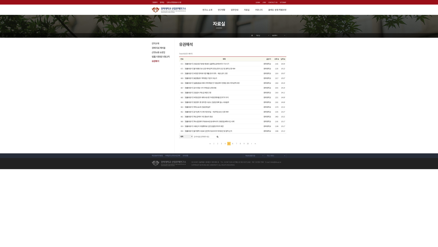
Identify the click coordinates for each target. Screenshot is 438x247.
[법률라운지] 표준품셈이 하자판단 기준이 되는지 (201, 78)
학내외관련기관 (250, 155)
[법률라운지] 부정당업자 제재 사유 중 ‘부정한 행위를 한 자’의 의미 (207, 97)
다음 (251, 143)
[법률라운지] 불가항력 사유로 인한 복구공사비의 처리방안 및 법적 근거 (208, 131)
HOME (252, 35)
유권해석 (274, 35)
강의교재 (155, 43)
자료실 (246, 9)
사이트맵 (185, 155)
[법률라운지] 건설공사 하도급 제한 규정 (198, 92)
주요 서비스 (270, 155)
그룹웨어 (154, 2)
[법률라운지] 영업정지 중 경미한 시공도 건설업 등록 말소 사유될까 (207, 102)
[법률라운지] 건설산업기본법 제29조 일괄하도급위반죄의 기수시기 (207, 64)
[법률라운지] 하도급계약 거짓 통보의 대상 (199, 116)
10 (248, 143)
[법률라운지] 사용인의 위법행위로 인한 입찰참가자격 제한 (204, 126)
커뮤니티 (258, 9)
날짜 (282, 59)
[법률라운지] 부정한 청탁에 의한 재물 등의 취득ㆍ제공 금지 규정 (206, 73)
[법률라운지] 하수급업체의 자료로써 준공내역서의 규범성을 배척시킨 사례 (209, 121)
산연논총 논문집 (158, 52)
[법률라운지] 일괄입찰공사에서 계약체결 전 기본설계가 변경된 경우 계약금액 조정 (212, 83)
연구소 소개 (207, 9)
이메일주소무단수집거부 (172, 155)
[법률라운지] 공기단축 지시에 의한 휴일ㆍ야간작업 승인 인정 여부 (207, 112)
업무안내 (234, 9)
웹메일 (162, 2)
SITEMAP (283, 2)
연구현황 (221, 9)
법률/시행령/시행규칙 (161, 56)
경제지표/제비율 (158, 47)
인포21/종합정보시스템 (174, 2)
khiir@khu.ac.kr (275, 162)
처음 (210, 143)
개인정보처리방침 (157, 155)
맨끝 (255, 143)
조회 (276, 59)
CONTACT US (272, 2)
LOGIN (258, 2)
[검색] (217, 136)
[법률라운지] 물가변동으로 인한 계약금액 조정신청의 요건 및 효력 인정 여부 (210, 68)
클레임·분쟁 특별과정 (277, 9)
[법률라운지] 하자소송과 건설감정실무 (197, 107)
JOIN (264, 2)
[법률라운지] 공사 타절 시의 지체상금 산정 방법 (200, 88)
